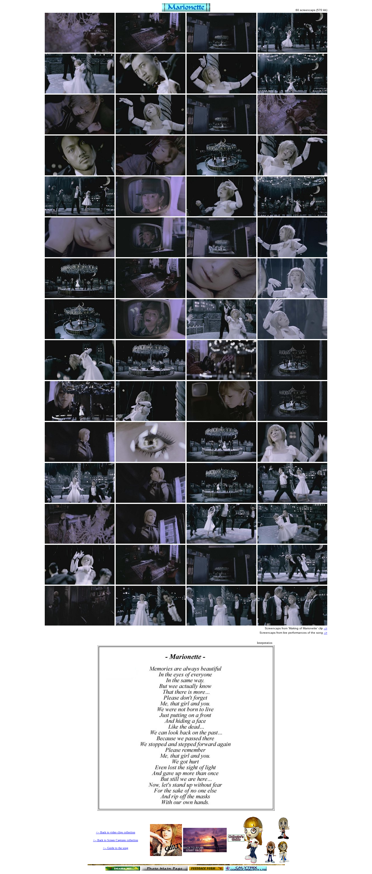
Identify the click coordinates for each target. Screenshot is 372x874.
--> (325, 628)
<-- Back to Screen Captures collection (115, 840)
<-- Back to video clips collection (115, 832)
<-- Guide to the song (115, 848)
